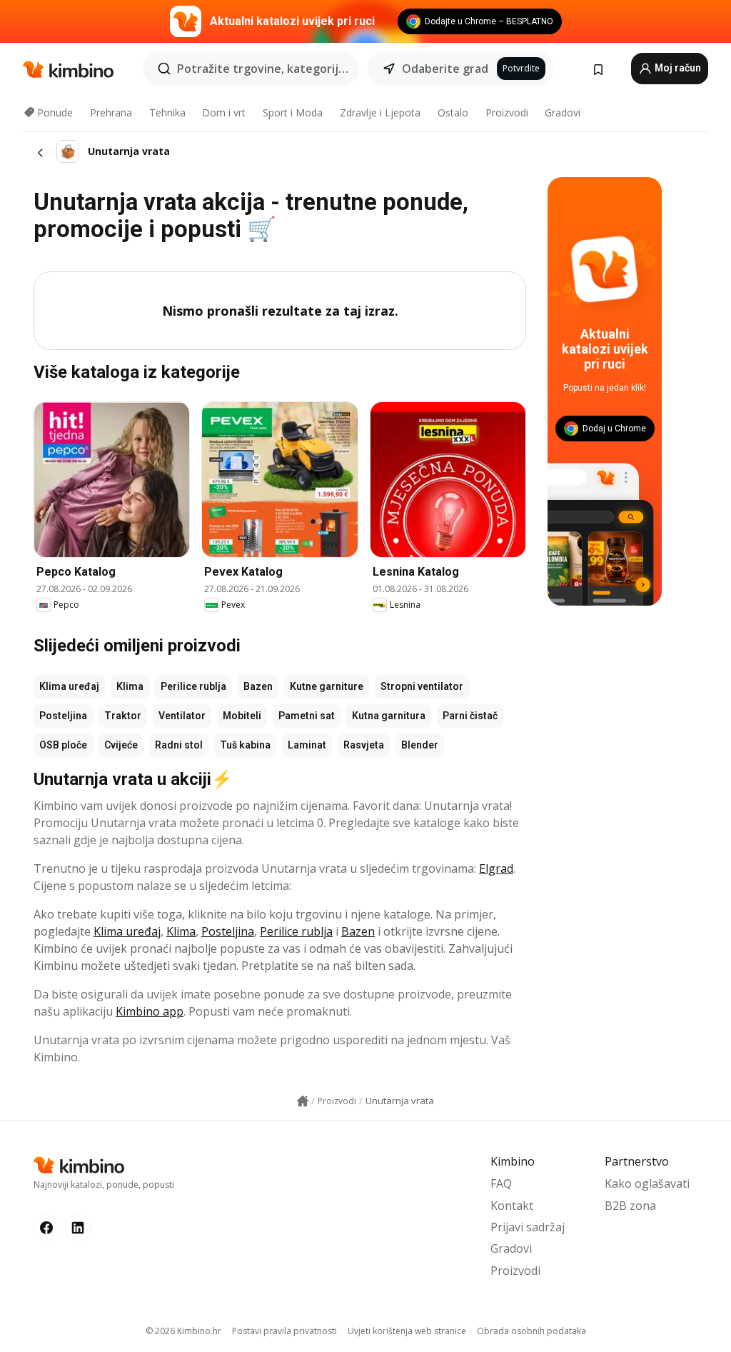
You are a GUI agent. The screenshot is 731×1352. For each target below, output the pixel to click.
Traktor (122, 715)
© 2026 (183, 1331)
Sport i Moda (293, 112)
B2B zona (630, 1205)
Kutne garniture (326, 686)
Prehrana (111, 112)
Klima (129, 686)
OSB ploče (63, 745)
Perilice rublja (193, 686)
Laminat (307, 745)
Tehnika (167, 112)
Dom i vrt (224, 112)
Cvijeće (121, 745)
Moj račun (676, 68)
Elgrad (496, 868)
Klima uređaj (69, 686)
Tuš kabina (245, 745)
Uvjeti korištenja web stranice (407, 1331)
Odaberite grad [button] (445, 68)
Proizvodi (506, 112)
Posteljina (63, 715)
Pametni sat (306, 715)
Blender (419, 745)
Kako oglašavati (647, 1183)
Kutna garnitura (388, 715)
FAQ (501, 1183)
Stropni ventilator (421, 686)
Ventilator (182, 715)
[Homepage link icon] (302, 1101)
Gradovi (562, 112)
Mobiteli (242, 715)
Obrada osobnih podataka (531, 1331)
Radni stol (179, 745)
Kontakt (511, 1205)
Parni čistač (470, 715)
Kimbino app (149, 1011)
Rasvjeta (363, 745)
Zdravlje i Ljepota (380, 112)
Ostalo (453, 112)
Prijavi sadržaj (527, 1227)
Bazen (258, 686)
